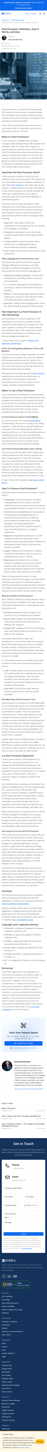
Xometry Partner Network (11, 1400)
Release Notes (7, 1392)
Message (7, 1222)
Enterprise (5, 1313)
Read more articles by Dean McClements (29, 1089)
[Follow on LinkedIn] (9, 1276)
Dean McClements (15, 39)
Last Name (29, 1197)
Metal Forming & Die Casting (12, 1310)
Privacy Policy (25, 1447)
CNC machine (16, 185)
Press (4, 1350)
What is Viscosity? (9, 1108)
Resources (5, 20)
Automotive (6, 1325)
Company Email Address (13, 1188)
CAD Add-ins (6, 1388)
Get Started (6, 1372)
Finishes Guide (7, 1382)
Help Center (6, 1429)
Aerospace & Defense (9, 1322)
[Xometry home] (6, 14)
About (4, 1343)
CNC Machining (7, 1296)
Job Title (30, 1205)
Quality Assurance (8, 1413)
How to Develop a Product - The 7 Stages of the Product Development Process (23, 1125)
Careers (4, 1347)
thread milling (34, 420)
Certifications (6, 1417)
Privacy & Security (8, 1420)
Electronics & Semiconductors (12, 1331)
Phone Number (10, 1214)
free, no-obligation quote (22, 920)
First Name (8, 1197)
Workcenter (6, 1407)
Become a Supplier (8, 1404)
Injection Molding (8, 1306)
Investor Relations (8, 1353)
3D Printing (6, 1300)
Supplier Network (8, 1410)
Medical (4, 1328)
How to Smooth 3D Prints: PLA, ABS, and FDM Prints (21, 1116)
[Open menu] (44, 13)
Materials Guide (7, 1378)
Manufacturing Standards (11, 1385)
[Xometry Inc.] (23, 1260)
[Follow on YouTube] (15, 1276)
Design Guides (7, 1369)
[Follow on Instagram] (4, 1276)
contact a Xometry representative (15, 903)
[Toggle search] (40, 13)
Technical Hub (7, 1365)
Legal (4, 1357)
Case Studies (6, 1375)
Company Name (10, 1205)
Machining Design (17, 20)
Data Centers (6, 1335)
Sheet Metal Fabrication (10, 1303)
